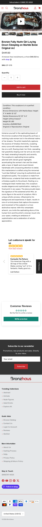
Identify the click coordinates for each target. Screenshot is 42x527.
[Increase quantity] (17, 77)
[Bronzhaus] (21, 8)
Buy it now (21, 95)
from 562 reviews (15, 249)
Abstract (6, 393)
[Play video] (21, 21)
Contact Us (7, 423)
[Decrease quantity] (4, 77)
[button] (4, 261)
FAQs (5, 454)
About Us (7, 447)
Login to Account (10, 427)
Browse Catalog (9, 420)
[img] (22, 246)
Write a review (21, 319)
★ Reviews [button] (39, 266)
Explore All (7, 407)
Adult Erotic (8, 403)
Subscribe (21, 366)
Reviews (6, 430)
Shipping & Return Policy (13, 461)
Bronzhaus (10, 519)
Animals (6, 396)
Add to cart (21, 87)
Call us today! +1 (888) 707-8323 (21, 2)
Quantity (5, 73)
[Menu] (2, 8)
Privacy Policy (9, 458)
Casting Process (9, 451)
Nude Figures (8, 400)
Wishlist (6, 434)
